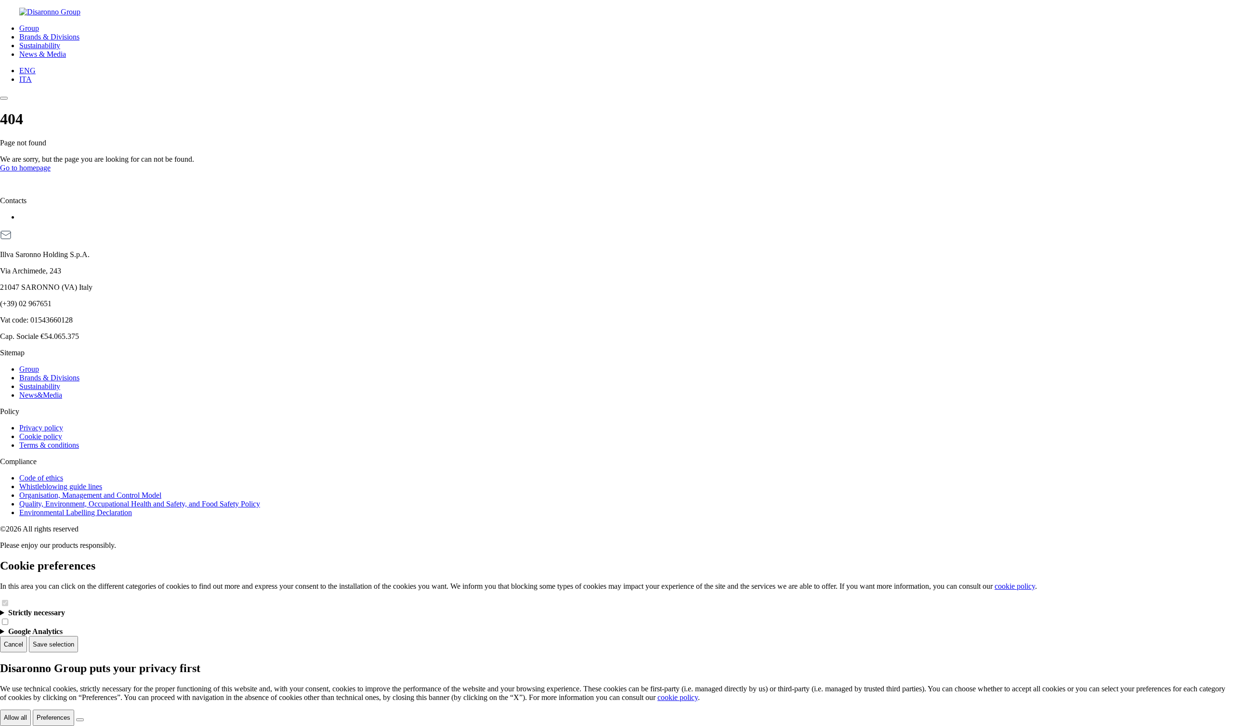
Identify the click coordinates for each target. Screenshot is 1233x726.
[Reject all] (80, 719)
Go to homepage (25, 168)
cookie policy (1015, 586)
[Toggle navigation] (4, 98)
